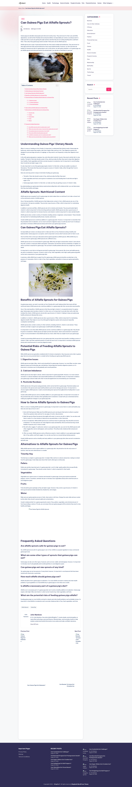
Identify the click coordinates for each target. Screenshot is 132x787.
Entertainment (91, 33)
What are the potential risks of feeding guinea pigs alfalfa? (42, 136)
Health (89, 49)
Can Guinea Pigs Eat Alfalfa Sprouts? (34, 93)
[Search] (108, 89)
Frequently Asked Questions (32, 124)
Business (89, 21)
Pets (23, 8)
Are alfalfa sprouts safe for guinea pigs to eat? (39, 127)
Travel (89, 75)
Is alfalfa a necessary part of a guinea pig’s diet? (40, 134)
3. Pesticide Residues (33, 104)
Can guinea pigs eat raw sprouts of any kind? (39, 131)
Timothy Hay (31, 112)
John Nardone (36, 615)
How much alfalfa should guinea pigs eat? (38, 132)
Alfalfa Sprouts (25, 607)
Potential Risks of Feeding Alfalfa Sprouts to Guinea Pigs (39, 97)
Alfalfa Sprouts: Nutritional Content (34, 91)
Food (88, 43)
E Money (89, 27)
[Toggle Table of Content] (56, 85)
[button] (34, 624)
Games (89, 46)
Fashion (89, 37)
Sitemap (21, 754)
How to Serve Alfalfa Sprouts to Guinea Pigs (36, 107)
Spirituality (90, 66)
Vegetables (31, 116)
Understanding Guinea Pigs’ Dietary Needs (35, 89)
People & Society (92, 56)
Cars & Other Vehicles (93, 24)
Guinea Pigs (33, 607)
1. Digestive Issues (33, 100)
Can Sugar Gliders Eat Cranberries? (100, 120)
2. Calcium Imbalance (33, 102)
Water (30, 120)
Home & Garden (91, 53)
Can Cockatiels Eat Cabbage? (99, 103)
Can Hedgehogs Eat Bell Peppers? (100, 128)
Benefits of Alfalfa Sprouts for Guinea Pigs (36, 95)
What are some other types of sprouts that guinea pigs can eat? (43, 128)
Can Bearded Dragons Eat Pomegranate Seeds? (101, 111)
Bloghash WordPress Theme (80, 784)
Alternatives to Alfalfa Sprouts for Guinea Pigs (37, 109)
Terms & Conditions (24, 756)
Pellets (30, 114)
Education (90, 30)
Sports (89, 69)
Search (90, 85)
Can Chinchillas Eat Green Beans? (61, 767)
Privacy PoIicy (22, 752)
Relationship (90, 62)
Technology (90, 72)
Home (20, 8)
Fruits (30, 118)
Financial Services (92, 40)
